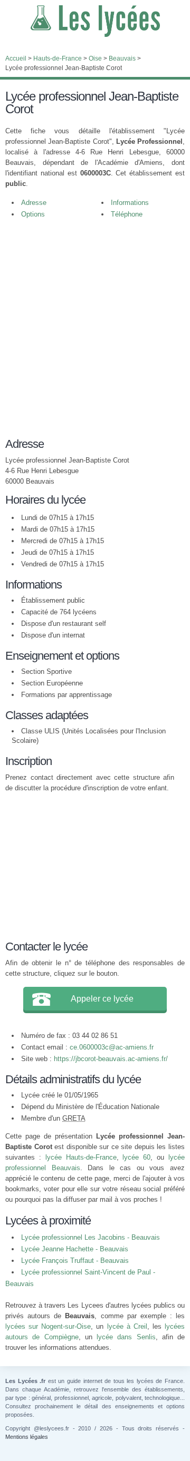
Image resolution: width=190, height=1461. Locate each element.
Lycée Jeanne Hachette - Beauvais (74, 1249)
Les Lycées (95, 21)
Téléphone (126, 214)
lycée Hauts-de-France (81, 1157)
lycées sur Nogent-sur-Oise (48, 1326)
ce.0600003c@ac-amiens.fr (112, 1047)
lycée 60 (136, 1157)
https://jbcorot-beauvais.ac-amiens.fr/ (111, 1059)
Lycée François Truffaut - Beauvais (75, 1260)
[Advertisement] (95, 325)
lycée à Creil (127, 1326)
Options (33, 214)
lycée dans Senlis (126, 1337)
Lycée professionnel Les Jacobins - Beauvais (90, 1237)
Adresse (33, 203)
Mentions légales (26, 1437)
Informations (130, 203)
